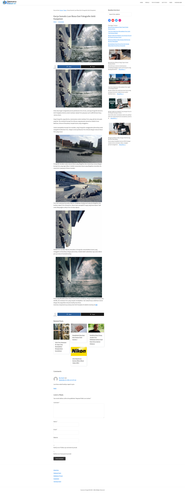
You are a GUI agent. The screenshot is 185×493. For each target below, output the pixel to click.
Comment (56, 402)
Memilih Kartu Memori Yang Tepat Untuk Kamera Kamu (118, 63)
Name (55, 421)
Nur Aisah (61, 378)
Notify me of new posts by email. (62, 454)
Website (55, 437)
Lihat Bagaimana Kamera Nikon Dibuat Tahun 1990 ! (78, 361)
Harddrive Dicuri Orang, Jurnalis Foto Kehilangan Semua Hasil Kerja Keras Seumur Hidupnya (96, 339)
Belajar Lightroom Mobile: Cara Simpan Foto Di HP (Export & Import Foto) (119, 112)
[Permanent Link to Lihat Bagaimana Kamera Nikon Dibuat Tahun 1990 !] (79, 348)
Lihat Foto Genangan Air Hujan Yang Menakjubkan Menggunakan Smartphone (60, 347)
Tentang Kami (57, 481)
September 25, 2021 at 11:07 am (67, 380)
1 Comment (61, 22)
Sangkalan (56, 479)
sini (96, 305)
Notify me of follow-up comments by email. (65, 447)
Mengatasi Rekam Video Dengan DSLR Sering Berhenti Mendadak (119, 138)
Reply (54, 388)
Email (55, 429)
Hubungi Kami (57, 473)
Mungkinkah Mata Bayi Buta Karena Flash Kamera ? (78, 337)
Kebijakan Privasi (58, 476)
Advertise (56, 470)
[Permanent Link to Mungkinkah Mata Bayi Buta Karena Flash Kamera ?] (79, 325)
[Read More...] (122, 69)
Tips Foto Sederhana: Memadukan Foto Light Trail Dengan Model (119, 87)
